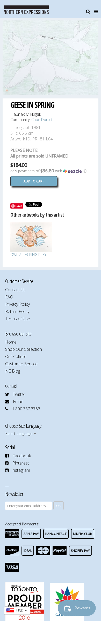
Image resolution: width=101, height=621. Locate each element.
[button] (50, 171)
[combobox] (17, 610)
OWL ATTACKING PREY (28, 254)
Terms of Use (17, 319)
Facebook (21, 456)
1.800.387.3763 (26, 409)
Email (18, 401)
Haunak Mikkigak (25, 114)
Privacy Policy (17, 304)
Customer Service (21, 364)
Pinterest (20, 463)
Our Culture (15, 356)
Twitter (19, 394)
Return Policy (17, 311)
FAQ (9, 297)
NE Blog (12, 371)
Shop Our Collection (23, 349)
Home (11, 342)
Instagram (20, 470)
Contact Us (15, 289)
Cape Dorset (42, 119)
